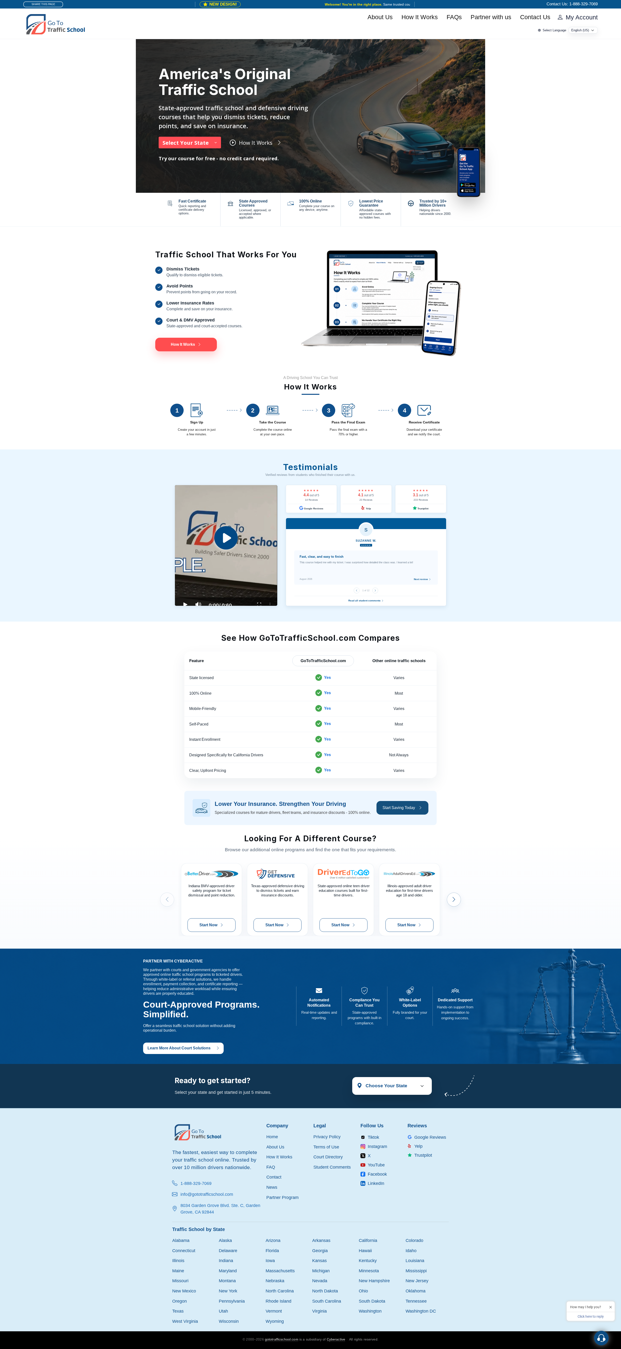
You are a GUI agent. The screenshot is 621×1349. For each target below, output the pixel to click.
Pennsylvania (232, 1301)
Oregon (179, 1301)
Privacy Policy (327, 1136)
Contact (273, 1177)
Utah (223, 1311)
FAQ (270, 1167)
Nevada (319, 1280)
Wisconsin (229, 1321)
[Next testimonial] (375, 590)
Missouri (180, 1280)
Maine (178, 1270)
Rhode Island (278, 1301)
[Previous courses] (167, 900)
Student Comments (332, 1167)
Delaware (228, 1250)
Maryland (228, 1270)
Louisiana (415, 1260)
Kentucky (368, 1260)
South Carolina (326, 1301)
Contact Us (535, 17)
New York (228, 1290)
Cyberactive (336, 1339)
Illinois (178, 1260)
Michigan (321, 1270)
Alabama (180, 1240)
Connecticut (183, 1250)
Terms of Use (326, 1146)
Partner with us (491, 17)
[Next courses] (454, 900)
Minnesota (369, 1270)
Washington (370, 1311)
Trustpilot (422, 508)
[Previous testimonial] (357, 590)
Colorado (414, 1240)
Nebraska (275, 1280)
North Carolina (280, 1290)
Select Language (554, 30)
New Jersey (417, 1280)
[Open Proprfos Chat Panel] (601, 1338)
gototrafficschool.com (281, 1339)
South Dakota (372, 1301)
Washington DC (421, 1311)
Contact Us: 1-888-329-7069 (572, 4)
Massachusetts (280, 1270)
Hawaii (365, 1250)
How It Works (419, 17)
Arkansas (321, 1240)
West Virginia (185, 1321)
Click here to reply (591, 1316)
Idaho (411, 1250)
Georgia (320, 1250)
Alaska (225, 1240)
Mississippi (416, 1270)
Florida (272, 1250)
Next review (421, 579)
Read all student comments (364, 600)
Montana (227, 1280)
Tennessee (416, 1301)
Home (272, 1136)
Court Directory (328, 1156)
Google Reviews (313, 508)
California (368, 1240)
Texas (178, 1311)
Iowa (270, 1260)
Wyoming (275, 1321)
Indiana (226, 1260)
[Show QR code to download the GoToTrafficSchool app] (468, 172)
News (271, 1187)
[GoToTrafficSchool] (55, 23)
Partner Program (282, 1197)
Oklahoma (415, 1290)
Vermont (274, 1311)
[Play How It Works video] (226, 545)
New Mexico (184, 1290)
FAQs (454, 17)
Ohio (363, 1290)
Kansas (319, 1260)
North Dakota (325, 1290)
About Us (380, 17)
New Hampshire (374, 1280)
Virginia (319, 1311)
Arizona (273, 1240)
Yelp (368, 508)
